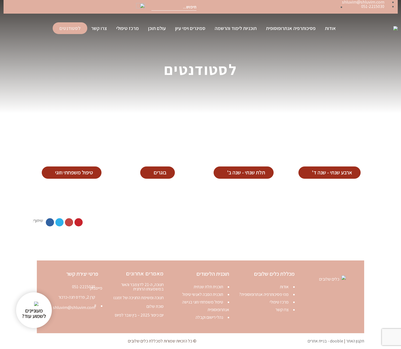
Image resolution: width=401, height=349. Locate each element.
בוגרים (160, 172)
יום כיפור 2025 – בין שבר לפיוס (139, 315)
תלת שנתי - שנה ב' (246, 172)
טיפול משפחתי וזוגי (74, 172)
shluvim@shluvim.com (74, 307)
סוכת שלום (155, 306)
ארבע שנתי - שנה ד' (332, 172)
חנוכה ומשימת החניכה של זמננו (138, 298)
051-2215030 (83, 287)
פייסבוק (330, 7)
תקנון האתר (355, 341)
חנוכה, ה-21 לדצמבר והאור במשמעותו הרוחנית (142, 287)
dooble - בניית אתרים (325, 341)
